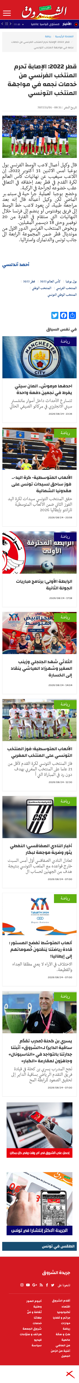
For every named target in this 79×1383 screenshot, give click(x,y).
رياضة (48, 36)
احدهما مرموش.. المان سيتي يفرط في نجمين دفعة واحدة (43, 389)
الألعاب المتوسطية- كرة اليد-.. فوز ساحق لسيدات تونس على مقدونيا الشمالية (41, 484)
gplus (34, 1285)
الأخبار (67, 24)
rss (41, 1285)
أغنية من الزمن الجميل (60, 1353)
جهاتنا (38, 1317)
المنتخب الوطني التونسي (62, 295)
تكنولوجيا (63, 1312)
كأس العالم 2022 (50, 281)
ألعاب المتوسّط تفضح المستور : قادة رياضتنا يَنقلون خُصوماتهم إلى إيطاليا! (40, 949)
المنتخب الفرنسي (66, 288)
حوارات (65, 1323)
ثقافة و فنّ (34, 1312)
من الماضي (63, 1345)
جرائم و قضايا (61, 1317)
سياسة (37, 1345)
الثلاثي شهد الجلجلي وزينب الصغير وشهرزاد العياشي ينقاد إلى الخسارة (41, 668)
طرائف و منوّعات (31, 1334)
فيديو (38, 1339)
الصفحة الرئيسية (64, 36)
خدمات (37, 1323)
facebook (47, 1285)
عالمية (65, 1339)
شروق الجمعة (32, 1328)
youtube (28, 1285)
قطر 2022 (29, 281)
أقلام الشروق (61, 1300)
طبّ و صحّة (63, 1334)
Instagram (22, 1285)
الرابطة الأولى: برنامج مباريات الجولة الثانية (44, 584)
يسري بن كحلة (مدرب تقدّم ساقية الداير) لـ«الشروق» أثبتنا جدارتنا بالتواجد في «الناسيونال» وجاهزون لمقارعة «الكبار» (40, 1051)
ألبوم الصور (34, 1301)
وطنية (37, 1306)
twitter (53, 1285)
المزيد (7, 13)
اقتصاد (65, 1306)
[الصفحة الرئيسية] (44, 9)
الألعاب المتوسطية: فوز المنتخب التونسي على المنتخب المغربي (39, 752)
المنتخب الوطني (41, 288)
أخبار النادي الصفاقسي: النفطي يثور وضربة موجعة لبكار (41, 849)
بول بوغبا (71, 281)
